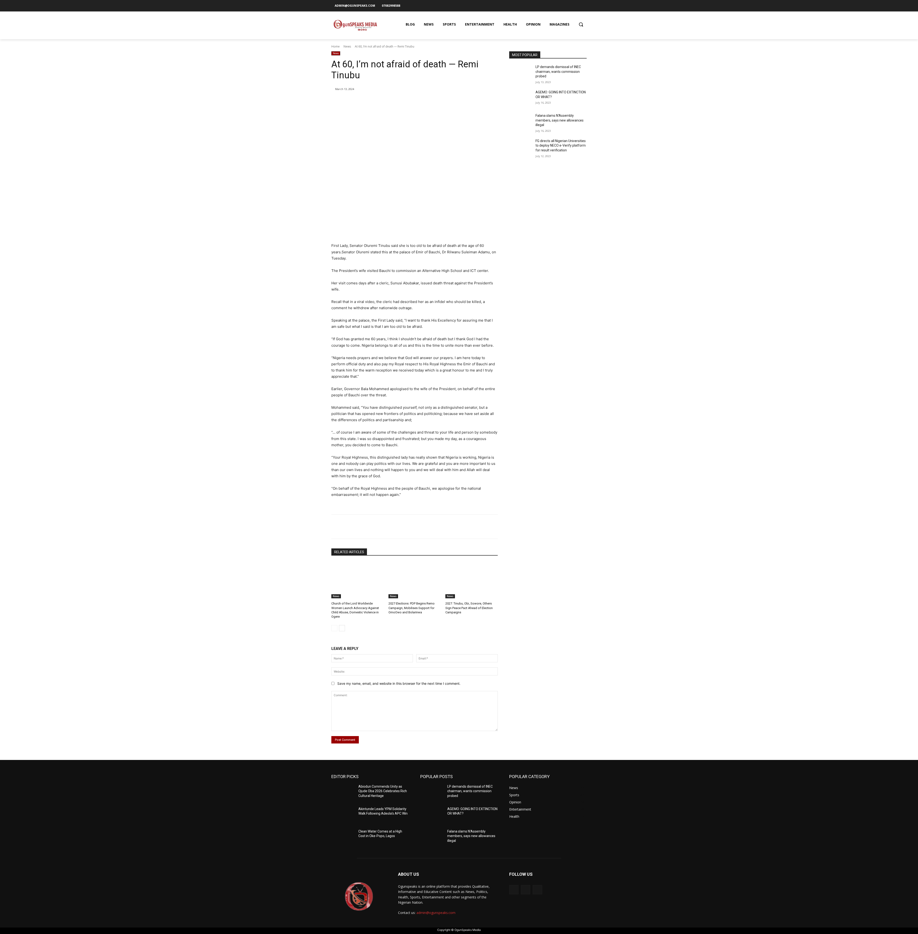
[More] (410, 101)
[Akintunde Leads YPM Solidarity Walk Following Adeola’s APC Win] (343, 815)
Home (335, 46)
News (347, 46)
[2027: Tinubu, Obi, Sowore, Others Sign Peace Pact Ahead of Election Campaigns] (471, 580)
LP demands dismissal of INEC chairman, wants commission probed (558, 71)
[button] (581, 24)
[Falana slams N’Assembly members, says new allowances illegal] (520, 121)
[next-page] (342, 628)
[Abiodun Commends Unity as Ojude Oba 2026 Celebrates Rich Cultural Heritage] (343, 792)
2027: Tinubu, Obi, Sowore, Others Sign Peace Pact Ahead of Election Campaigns (469, 608)
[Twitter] (583, 5)
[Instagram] (575, 5)
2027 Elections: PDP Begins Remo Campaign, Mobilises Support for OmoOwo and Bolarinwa (411, 608)
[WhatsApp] (399, 101)
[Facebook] (567, 5)
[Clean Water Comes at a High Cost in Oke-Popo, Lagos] (343, 837)
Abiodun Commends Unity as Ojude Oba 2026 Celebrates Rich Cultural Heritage (382, 791)
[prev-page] (334, 628)
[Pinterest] (388, 101)
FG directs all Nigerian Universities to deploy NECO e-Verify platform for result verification (561, 145)
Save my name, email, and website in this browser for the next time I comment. (398, 683)
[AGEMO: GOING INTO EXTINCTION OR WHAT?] (520, 98)
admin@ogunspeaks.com (435, 912)
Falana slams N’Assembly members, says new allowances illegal (560, 120)
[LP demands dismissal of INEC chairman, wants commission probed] (520, 73)
